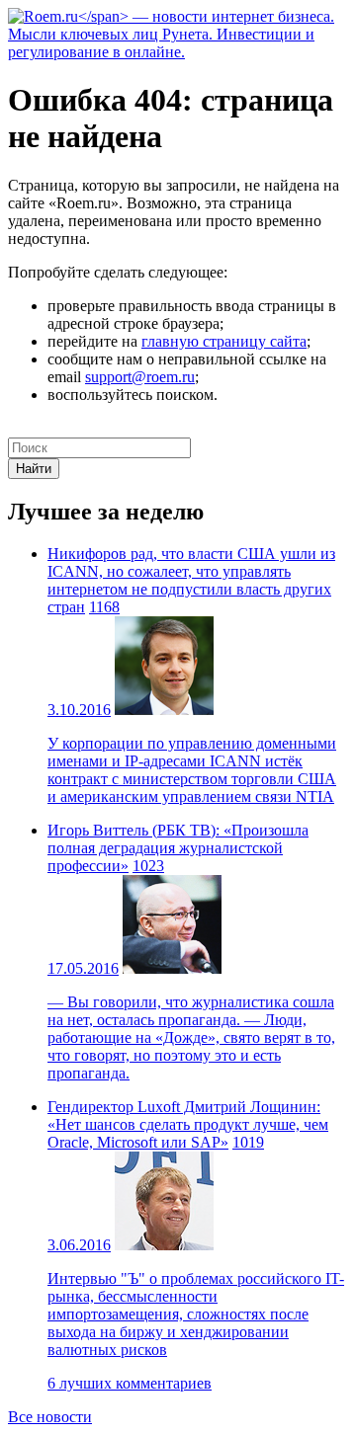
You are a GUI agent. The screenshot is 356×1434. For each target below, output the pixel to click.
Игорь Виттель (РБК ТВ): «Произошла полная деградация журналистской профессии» (178, 848)
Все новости (50, 1416)
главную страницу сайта (224, 341)
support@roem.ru (140, 376)
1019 (248, 1142)
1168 (104, 606)
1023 (148, 865)
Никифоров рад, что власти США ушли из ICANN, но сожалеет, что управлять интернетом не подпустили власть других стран (191, 580)
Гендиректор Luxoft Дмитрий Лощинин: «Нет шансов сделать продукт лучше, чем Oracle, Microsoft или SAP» (187, 1124)
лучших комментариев (129, 1383)
